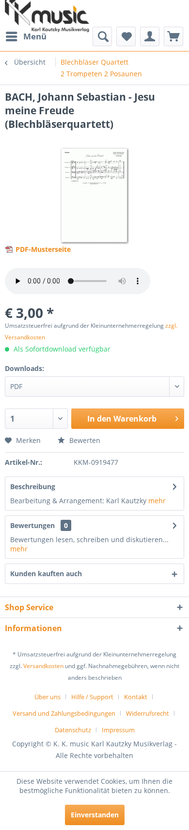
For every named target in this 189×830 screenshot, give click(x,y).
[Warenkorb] (173, 36)
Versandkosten (43, 666)
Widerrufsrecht (147, 713)
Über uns (47, 696)
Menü (35, 36)
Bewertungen (32, 525)
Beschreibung (32, 486)
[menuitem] (25, 36)
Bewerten (83, 440)
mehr (157, 500)
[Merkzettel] (126, 36)
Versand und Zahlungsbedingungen (64, 713)
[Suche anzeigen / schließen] (102, 36)
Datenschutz (73, 729)
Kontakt (135, 696)
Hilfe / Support (92, 696)
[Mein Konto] (149, 36)
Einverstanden (95, 814)
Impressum (118, 729)
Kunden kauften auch (46, 573)
